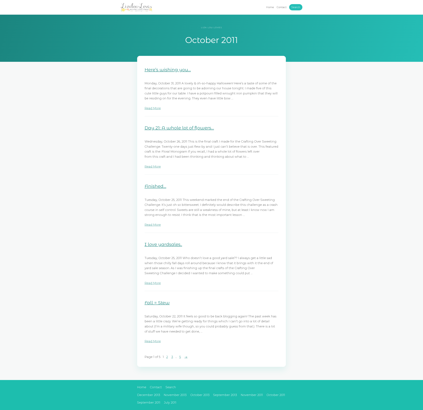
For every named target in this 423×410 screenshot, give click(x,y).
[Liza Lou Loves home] (137, 7)
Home (270, 7)
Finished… (155, 186)
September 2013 (225, 395)
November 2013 (175, 395)
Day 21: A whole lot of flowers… (179, 128)
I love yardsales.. (163, 244)
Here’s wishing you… (168, 69)
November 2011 (252, 395)
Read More (153, 108)
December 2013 (148, 395)
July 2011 (170, 402)
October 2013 (200, 395)
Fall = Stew (157, 302)
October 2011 (276, 395)
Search (295, 7)
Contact (282, 7)
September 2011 (148, 402)
